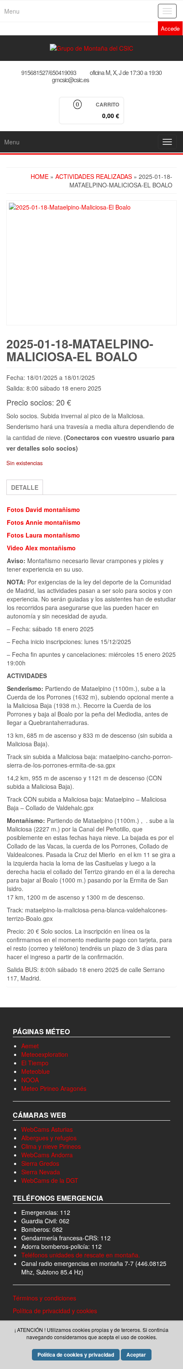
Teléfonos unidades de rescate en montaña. (80, 1255)
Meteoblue (35, 1071)
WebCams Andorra (47, 1154)
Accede (170, 28)
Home (40, 176)
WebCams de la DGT (49, 1180)
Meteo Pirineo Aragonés (53, 1088)
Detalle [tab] (24, 487)
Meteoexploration (44, 1054)
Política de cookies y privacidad (75, 1354)
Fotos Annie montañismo (43, 522)
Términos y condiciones (44, 1298)
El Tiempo (35, 1062)
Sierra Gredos (40, 1163)
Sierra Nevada (40, 1172)
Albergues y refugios (49, 1137)
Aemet (30, 1045)
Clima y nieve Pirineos (51, 1146)
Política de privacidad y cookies (55, 1310)
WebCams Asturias (47, 1129)
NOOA (30, 1080)
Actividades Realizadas (93, 176)
